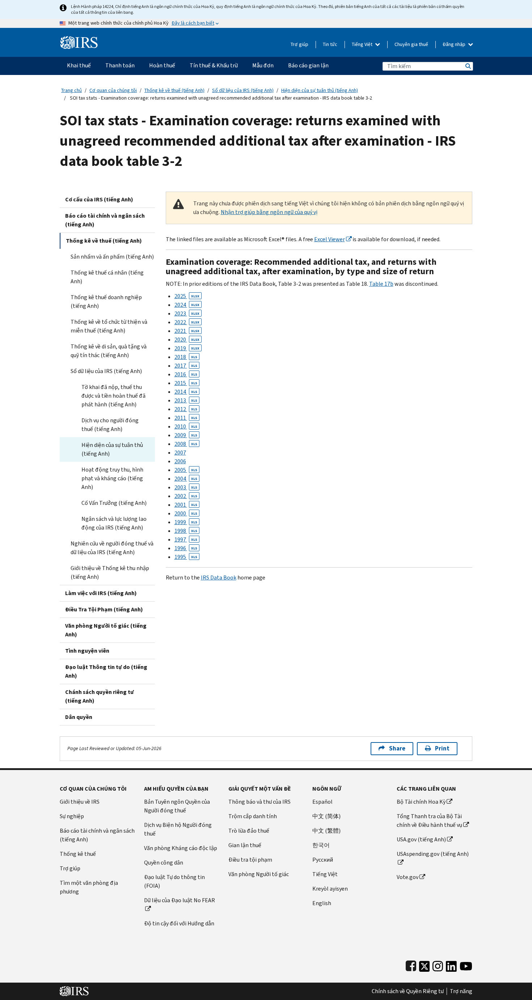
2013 (185, 400)
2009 (185, 435)
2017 (185, 365)
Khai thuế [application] (79, 65)
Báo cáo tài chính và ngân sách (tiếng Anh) (105, 220)
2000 (185, 513)
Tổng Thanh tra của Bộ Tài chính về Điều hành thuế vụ (429, 820)
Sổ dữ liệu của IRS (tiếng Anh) (243, 90)
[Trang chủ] (79, 39)
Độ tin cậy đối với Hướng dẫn (179, 923)
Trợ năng (461, 991)
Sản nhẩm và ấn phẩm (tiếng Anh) (112, 256)
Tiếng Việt (362, 44)
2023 (186, 313)
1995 (185, 557)
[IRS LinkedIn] (451, 965)
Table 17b (381, 284)
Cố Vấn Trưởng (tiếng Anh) (114, 503)
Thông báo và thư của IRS (259, 802)
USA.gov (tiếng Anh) (421, 839)
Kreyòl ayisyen (330, 888)
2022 (186, 322)
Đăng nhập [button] (454, 44)
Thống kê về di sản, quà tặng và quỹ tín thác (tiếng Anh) (109, 351)
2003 (185, 487)
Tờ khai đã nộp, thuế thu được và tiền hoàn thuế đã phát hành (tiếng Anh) (113, 395)
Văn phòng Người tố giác (258, 874)
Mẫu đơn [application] (263, 65)
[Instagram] (437, 965)
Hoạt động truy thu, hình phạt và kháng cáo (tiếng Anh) (112, 478)
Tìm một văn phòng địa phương (89, 887)
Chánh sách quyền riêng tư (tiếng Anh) (99, 696)
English (321, 903)
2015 (185, 383)
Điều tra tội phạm (250, 859)
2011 (185, 418)
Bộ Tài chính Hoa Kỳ (421, 802)
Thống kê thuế (78, 854)
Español (322, 802)
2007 (180, 452)
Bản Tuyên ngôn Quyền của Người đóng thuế (177, 806)
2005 (185, 470)
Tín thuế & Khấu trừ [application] (214, 65)
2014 (185, 392)
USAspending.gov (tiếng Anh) (433, 854)
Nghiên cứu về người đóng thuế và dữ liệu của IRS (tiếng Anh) (112, 548)
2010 (185, 426)
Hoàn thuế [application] (162, 65)
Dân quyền (78, 717)
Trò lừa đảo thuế (248, 830)
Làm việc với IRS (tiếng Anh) (101, 593)
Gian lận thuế (244, 845)
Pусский (322, 859)
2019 (186, 348)
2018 (185, 357)
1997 (185, 539)
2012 (185, 409)
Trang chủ (71, 90)
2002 (185, 496)
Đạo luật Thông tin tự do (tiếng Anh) (106, 671)
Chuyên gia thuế (411, 44)
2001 (185, 505)
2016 (185, 374)
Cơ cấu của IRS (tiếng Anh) (99, 199)
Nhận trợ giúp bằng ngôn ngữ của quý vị (269, 212)
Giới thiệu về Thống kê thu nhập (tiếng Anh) (110, 572)
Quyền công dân (163, 862)
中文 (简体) (326, 816)
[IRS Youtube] (466, 965)
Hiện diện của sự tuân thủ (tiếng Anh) (319, 90)
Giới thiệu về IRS (80, 802)
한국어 (321, 845)
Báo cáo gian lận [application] (308, 65)
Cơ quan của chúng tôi (113, 90)
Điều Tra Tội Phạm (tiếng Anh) (104, 609)
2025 (186, 296)
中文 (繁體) (326, 830)
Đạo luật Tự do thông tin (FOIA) (174, 881)
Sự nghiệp (72, 816)
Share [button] (397, 748)
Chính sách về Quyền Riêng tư (408, 991)
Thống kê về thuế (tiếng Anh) (174, 90)
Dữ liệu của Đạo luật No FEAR (179, 900)
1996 (185, 548)
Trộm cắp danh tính (252, 816)
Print (442, 748)
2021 (186, 331)
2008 (185, 444)
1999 (185, 522)
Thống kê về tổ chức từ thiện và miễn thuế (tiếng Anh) (109, 326)
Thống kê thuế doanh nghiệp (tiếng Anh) (106, 301)
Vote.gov (407, 877)
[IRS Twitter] (424, 965)
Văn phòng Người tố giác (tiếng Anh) (106, 630)
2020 (186, 339)
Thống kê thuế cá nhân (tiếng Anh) (107, 277)
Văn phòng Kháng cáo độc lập (180, 848)
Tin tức (330, 44)
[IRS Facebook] (411, 965)
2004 (185, 478)
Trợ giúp (299, 44)
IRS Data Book (218, 577)
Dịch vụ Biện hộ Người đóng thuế (178, 829)
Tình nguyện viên (87, 650)
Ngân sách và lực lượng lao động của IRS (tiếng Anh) (114, 523)
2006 (180, 461)
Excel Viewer (329, 239)
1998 (185, 531)
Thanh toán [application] (120, 65)
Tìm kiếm (467, 66)
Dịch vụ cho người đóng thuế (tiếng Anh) (110, 425)
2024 (186, 305)
